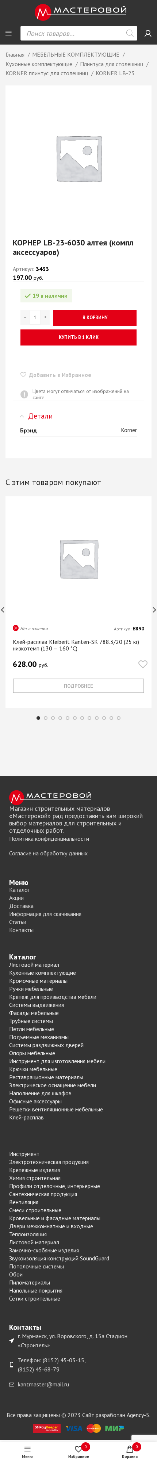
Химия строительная (35, 1178)
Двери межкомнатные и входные (51, 1226)
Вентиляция (23, 1202)
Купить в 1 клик (79, 337)
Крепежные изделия (34, 1170)
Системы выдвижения (36, 1004)
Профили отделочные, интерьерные (54, 1186)
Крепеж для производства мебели (52, 996)
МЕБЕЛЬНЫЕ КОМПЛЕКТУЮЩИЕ (76, 54)
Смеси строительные (35, 1210)
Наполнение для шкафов (40, 1093)
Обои (16, 1274)
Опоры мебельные (32, 1053)
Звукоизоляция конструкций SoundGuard (59, 1258)
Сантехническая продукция (43, 1194)
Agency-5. (138, 1415)
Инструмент (24, 1153)
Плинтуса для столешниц (112, 64)
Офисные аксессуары (35, 1101)
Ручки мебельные (31, 988)
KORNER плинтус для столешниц (47, 73)
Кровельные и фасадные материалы (54, 1218)
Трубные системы (31, 1021)
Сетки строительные (34, 1298)
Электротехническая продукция (49, 1161)
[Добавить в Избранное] (143, 665)
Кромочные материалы (38, 980)
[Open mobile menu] (8, 33)
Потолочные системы (36, 1266)
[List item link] (78, 839)
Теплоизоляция (28, 1234)
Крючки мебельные (33, 1069)
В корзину (95, 317)
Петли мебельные (31, 1029)
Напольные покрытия (35, 1290)
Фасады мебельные (34, 1012)
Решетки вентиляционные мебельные (56, 1109)
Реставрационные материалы (46, 1077)
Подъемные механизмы (39, 1037)
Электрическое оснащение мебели (52, 1085)
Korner (129, 430)
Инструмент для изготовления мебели (57, 1061)
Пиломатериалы (29, 1282)
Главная (15, 54)
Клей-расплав (26, 1117)
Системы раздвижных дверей (46, 1045)
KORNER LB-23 (115, 73)
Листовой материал (34, 964)
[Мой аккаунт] (148, 33)
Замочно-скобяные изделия (44, 1250)
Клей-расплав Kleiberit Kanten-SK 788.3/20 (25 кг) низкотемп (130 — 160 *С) (76, 645)
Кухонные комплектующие (39, 64)
